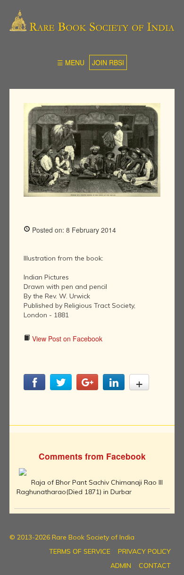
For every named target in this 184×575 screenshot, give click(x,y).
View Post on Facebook (66, 338)
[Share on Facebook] (34, 387)
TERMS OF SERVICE (79, 551)
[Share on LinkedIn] (114, 387)
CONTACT (155, 565)
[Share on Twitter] (61, 387)
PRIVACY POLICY (144, 551)
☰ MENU (70, 62)
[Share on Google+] (87, 387)
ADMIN (121, 565)
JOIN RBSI (108, 62)
